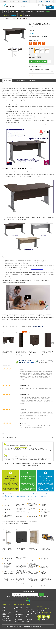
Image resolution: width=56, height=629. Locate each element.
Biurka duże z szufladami (43, 505)
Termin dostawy (18, 608)
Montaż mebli (32, 72)
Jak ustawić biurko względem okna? (44, 567)
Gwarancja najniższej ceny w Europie (39, 69)
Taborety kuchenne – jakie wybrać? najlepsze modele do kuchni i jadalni (21, 584)
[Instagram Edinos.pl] (44, 617)
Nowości (48, 11)
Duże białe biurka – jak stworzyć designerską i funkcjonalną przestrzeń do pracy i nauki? (21, 572)
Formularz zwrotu (6, 620)
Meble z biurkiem (7, 505)
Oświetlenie (29, 11)
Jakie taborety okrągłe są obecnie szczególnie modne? (45, 579)
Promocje (6, 15)
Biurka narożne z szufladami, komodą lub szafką (32, 504)
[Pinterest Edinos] (48, 617)
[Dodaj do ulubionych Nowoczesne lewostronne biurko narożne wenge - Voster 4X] (49, 61)
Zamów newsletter (28, 591)
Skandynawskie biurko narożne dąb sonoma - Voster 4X (33, 389)
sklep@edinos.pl (25, 1)
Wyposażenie (40, 11)
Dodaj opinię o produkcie (9, 437)
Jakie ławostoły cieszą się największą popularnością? (9, 585)
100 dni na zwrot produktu (36, 66)
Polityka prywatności (17, 611)
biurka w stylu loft (33, 493)
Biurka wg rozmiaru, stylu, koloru (20, 505)
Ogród (22, 11)
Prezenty (27, 15)
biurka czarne (25, 493)
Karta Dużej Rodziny (19, 618)
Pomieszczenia (14, 11)
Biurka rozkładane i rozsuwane (8, 516)
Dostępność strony (19, 621)
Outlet (20, 15)
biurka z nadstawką (20, 496)
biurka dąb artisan (47, 493)
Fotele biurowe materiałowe (43, 516)
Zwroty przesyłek (18, 614)
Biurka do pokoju (19, 516)
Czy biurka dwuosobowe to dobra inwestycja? (45, 572)
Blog (3, 607)
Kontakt (5, 1)
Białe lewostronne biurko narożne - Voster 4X (31, 380)
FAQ (27, 616)
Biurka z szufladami (44, 501)
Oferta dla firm (6, 616)
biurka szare (40, 493)
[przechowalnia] (39, 5)
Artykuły (28, 607)
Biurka (5, 512)
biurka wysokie (34, 495)
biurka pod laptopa (6, 495)
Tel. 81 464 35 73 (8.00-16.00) (14, 1)
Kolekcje (13, 15)
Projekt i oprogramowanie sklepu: (33, 626)
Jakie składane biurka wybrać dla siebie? (32, 560)
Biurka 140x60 (19, 501)
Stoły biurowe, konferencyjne (31, 500)
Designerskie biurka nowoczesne (20, 509)
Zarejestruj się (49, 1)
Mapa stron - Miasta (31, 618)
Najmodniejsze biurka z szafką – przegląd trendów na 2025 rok (9, 572)
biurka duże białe (15, 495)
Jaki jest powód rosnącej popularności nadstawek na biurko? (33, 579)
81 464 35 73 (44, 608)
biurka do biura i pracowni (37, 269)
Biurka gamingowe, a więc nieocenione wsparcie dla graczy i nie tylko (20, 579)
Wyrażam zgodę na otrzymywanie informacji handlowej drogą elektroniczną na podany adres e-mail (28, 596)
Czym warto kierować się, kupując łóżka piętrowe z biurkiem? (45, 585)
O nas (3, 610)
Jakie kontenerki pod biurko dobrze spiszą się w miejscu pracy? (33, 572)
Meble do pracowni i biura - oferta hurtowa (45, 512)
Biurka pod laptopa (32, 516)
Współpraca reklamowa (5, 614)
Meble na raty (17, 616)
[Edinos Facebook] (39, 617)
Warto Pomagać (6, 612)
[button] (35, 6)
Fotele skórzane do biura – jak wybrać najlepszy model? (44, 559)
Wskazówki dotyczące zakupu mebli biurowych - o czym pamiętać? (21, 559)
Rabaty (27, 614)
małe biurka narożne (29, 496)
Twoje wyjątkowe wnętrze (21, 447)
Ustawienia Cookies (19, 613)
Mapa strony (29, 621)
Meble (5, 11)
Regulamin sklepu (30, 611)
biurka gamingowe (12, 496)
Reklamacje (29, 619)
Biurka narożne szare (32, 512)
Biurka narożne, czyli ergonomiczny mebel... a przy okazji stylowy (9, 559)
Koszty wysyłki (18, 607)
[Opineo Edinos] (43, 620)
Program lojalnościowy (29, 609)
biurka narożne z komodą (40, 496)
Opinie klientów (18, 619)
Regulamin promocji (31, 613)
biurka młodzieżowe (17, 493)
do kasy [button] (49, 7)
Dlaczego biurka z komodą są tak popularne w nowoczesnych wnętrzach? (8, 565)
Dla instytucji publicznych (5, 618)
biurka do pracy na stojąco (44, 495)
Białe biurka (43, 509)
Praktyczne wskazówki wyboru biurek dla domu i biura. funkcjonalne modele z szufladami (9, 578)
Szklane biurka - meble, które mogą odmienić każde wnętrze (21, 566)
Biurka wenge (7, 509)
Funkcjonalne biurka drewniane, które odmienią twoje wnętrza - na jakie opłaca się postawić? (33, 565)
